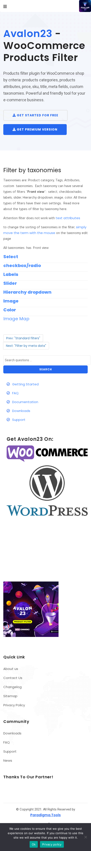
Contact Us (12, 677)
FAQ (15, 393)
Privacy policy (52, 844)
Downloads (21, 410)
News (7, 760)
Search (45, 369)
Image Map (16, 319)
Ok (34, 844)
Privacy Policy (14, 705)
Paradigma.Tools (45, 815)
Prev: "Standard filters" (23, 338)
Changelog (12, 687)
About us (10, 668)
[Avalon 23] (81, 6)
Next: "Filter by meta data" (26, 346)
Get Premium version (36, 129)
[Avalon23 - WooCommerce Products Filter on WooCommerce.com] (47, 453)
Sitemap (10, 696)
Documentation (25, 402)
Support (18, 419)
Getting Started (25, 384)
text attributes (68, 218)
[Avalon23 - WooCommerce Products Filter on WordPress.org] (47, 490)
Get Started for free (37, 115)
